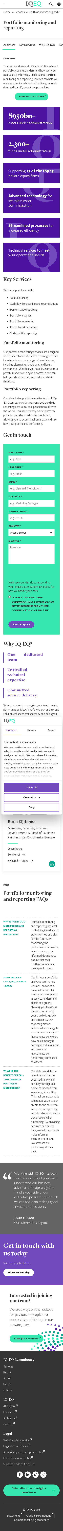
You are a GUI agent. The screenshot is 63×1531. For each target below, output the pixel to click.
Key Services (27, 44)
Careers (8, 1424)
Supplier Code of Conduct (18, 1464)
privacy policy (42, 587)
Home (7, 12)
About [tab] (51, 730)
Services (20, 12)
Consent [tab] (11, 730)
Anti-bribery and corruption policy (23, 1452)
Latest (6, 1384)
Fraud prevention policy (17, 1458)
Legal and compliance (15, 1446)
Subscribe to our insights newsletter (29, 1490)
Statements (13, 1515)
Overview (9, 44)
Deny (32, 807)
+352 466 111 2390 (18, 860)
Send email (14, 854)
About (7, 1378)
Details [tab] (31, 730)
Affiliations (9, 1418)
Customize (29, 797)
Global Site (9, 1406)
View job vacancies (26, 1338)
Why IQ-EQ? (47, 44)
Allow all (32, 787)
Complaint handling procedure (31, 1520)
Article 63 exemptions (38, 1515)
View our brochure (31, 96)
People (7, 1372)
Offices (7, 1390)
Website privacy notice (16, 1440)
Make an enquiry (19, 1272)
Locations (9, 1412)
